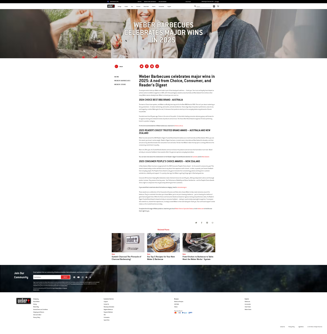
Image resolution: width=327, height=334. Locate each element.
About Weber (36, 301)
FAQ (105, 315)
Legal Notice (301, 326)
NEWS (116, 77)
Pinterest (86, 277)
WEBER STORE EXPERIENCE (150, 1)
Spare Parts (106, 320)
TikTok (90, 277)
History (35, 304)
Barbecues (247, 301)
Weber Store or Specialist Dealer (184, 208)
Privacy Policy (64, 285)
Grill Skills (176, 304)
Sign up (65, 277)
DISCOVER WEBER (162, 1)
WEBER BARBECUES (122, 81)
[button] (122, 6)
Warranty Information (109, 307)
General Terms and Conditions (40, 309)
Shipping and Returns (38, 312)
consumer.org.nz (181, 187)
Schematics (107, 317)
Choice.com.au (179, 126)
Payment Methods (108, 312)
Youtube (78, 277)
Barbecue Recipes (178, 301)
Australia (194, 157)
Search (198, 6)
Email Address (37, 277)
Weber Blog (36, 307)
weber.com (201, 208)
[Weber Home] (111, 6)
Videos (176, 307)
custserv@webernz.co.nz (77, 284)
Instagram (83, 277)
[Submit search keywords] (195, 6)
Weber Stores (248, 309)
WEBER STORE (120, 84)
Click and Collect (37, 315)
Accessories (248, 304)
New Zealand (205, 157)
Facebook (74, 277)
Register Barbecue (108, 309)
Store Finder (188, 1)
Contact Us (106, 304)
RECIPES (140, 1)
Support (106, 301)
